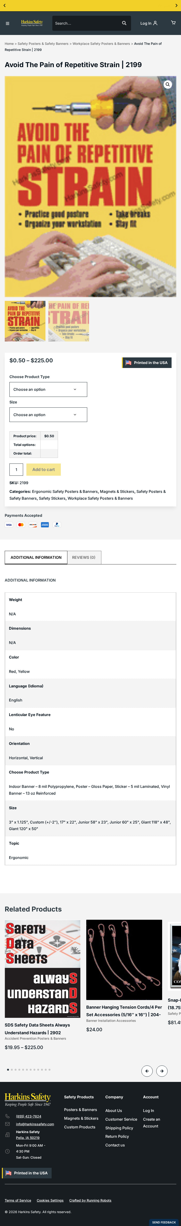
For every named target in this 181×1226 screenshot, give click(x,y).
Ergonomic (19, 857)
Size (13, 402)
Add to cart (43, 469)
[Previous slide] (147, 1071)
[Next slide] (162, 1071)
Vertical (36, 757)
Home (9, 44)
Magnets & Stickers (117, 491)
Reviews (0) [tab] (83, 557)
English (15, 700)
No (11, 729)
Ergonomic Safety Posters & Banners (65, 491)
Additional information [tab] (36, 557)
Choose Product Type (29, 376)
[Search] (123, 23)
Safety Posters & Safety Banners (43, 44)
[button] (4, 6)
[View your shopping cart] (173, 22)
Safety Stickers (52, 498)
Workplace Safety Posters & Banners (101, 44)
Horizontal (18, 757)
